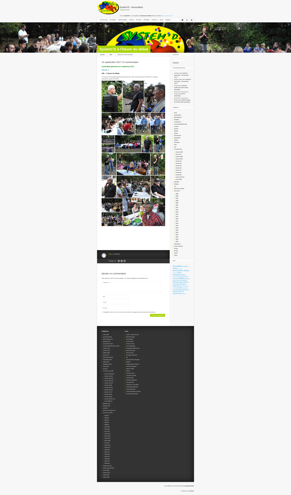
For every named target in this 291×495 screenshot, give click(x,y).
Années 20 (178, 154)
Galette (176, 140)
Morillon (128, 362)
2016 (177, 218)
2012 (177, 209)
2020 (177, 228)
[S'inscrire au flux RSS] (191, 20)
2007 (177, 198)
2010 (177, 205)
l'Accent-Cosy (130, 352)
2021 (177, 230)
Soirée (176, 253)
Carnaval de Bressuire (132, 393)
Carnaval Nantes (130, 389)
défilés (181, 278)
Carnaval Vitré (130, 382)
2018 (177, 223)
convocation (176, 276)
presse (175, 290)
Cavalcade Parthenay (132, 387)
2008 (177, 200)
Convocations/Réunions (180, 124)
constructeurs (179, 274)
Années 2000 (179, 156)
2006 (177, 196)
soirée (181, 291)
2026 (177, 241)
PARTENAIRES (122, 19)
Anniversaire (177, 115)
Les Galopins (129, 339)
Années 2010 (179, 159)
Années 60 (178, 168)
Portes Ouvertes (178, 246)
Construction (177, 122)
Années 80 (178, 172)
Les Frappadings (130, 346)
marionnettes (185, 286)
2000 (177, 193)
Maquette (176, 181)
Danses (176, 128)
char (179, 272)
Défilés (176, 131)
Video (175, 255)
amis (175, 268)
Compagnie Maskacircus (133, 348)
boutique (175, 273)
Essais (176, 133)
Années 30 (178, 161)
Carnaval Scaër (130, 373)
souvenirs (177, 293)
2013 (177, 212)
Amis (175, 112)
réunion (176, 291)
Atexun (192, 491)
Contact (154, 19)
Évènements (177, 135)
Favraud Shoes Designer (133, 359)
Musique (176, 184)
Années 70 (178, 170)
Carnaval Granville (131, 375)
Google (119, 261)
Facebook (121, 261)
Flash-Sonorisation (131, 366)
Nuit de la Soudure (179, 188)
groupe (179, 282)
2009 (177, 202)
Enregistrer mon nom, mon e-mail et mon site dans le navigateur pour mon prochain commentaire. (129, 312)
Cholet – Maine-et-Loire (132, 334)
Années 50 (178, 165)
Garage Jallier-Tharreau (132, 364)
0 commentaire (130, 62)
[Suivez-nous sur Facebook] (187, 20)
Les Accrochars (130, 343)
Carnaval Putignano (131, 380)
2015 (177, 216)
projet (179, 290)
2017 (111, 54)
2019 (177, 225)
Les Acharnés (130, 341)
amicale (185, 266)
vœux (184, 293)
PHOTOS (138, 19)
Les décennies (178, 149)
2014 (177, 214)
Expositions (177, 137)
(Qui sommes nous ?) (167, 15)
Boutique (176, 119)
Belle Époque (177, 117)
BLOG (161, 19)
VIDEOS (131, 19)
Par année (177, 191)
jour (175, 147)
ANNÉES (168, 19)
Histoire (186, 282)
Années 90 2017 (180, 177)
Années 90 (178, 174)
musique (175, 288)
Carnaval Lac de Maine (132, 384)
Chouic (128, 371)
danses (175, 279)
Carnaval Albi (129, 377)
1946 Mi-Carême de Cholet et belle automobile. (181, 87)
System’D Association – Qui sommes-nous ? (181, 75)
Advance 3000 (130, 368)
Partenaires (177, 244)
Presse (176, 248)
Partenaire (185, 288)
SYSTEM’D (113, 19)
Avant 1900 (179, 179)
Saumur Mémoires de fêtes (133, 391)
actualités (177, 266)
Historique (177, 142)
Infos (175, 144)
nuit (175, 186)
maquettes (177, 286)
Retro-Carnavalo (130, 350)
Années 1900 (179, 152)
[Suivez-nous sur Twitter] (182, 20)
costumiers (184, 276)
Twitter (124, 261)
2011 (177, 207)
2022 (177, 232)
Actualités (103, 19)
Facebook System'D (131, 355)
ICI (127, 357)
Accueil (102, 54)
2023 (177, 234)
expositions (176, 280)
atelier (186, 270)
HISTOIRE (146, 19)
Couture (176, 126)
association (178, 270)
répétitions (185, 290)
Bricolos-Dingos (130, 337)
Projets (176, 250)
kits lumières (181, 284)
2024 (177, 237)
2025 (177, 239)
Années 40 (178, 163)
